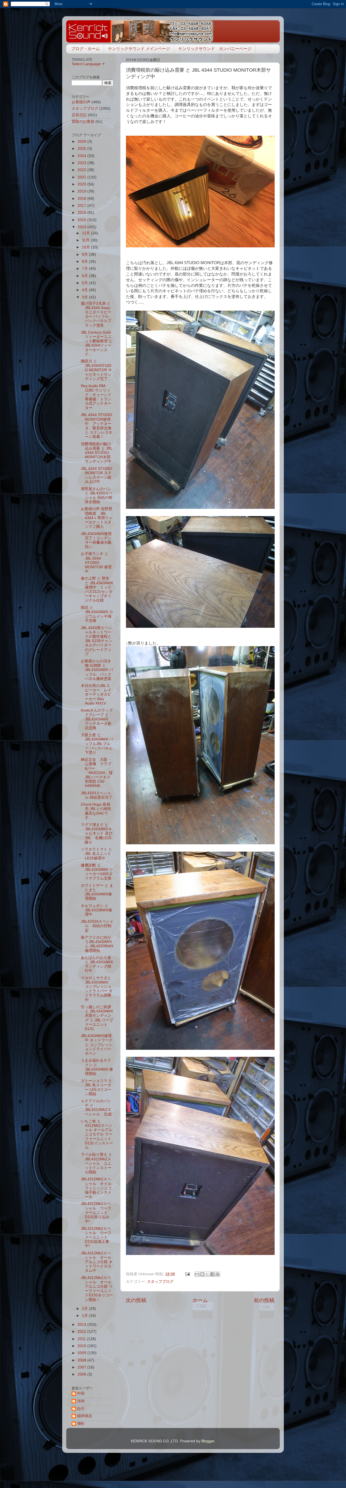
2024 (82, 156)
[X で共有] (207, 1274)
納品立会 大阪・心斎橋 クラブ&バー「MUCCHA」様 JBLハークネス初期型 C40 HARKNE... (97, 773)
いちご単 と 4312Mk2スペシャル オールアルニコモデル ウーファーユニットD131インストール (97, 1134)
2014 (82, 227)
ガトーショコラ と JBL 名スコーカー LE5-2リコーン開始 (96, 1087)
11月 (86, 240)
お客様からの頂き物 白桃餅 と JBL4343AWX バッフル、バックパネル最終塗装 (97, 670)
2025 (82, 149)
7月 (85, 269)
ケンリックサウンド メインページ (139, 48)
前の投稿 (264, 1300)
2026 (82, 142)
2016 (82, 213)
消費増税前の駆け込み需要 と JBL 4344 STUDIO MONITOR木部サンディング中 (96, 453)
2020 (82, 184)
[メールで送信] (197, 1274)
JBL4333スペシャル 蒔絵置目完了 (96, 795)
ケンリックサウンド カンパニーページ (214, 48)
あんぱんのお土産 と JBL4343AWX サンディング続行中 (97, 964)
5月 (85, 283)
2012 (82, 1332)
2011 (82, 1339)
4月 (85, 290)
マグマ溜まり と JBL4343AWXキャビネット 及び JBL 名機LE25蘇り (96, 833)
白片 (81, 1409)
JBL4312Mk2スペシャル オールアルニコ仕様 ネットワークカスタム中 (96, 1262)
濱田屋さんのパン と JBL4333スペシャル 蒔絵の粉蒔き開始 (96, 495)
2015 (82, 220)
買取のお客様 (83, 121)
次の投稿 (136, 1300)
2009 (82, 1353)
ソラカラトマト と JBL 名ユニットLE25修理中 (96, 853)
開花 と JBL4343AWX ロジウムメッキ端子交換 (97, 614)
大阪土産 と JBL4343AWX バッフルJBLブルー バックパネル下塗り (97, 744)
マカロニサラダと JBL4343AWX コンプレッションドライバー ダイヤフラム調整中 (96, 989)
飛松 (81, 1423)
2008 (82, 1360)
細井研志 (84, 1416)
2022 (82, 170)
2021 (82, 177)
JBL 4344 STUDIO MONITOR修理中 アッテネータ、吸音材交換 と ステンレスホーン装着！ (96, 426)
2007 (82, 1367)
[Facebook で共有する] (212, 1274)
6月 (85, 276)
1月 (85, 1316)
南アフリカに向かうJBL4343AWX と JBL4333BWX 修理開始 (97, 944)
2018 (82, 199)
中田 (81, 1393)
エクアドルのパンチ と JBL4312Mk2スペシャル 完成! (96, 1107)
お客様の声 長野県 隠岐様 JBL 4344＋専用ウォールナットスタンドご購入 (98, 518)
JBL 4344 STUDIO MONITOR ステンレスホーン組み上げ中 (96, 475)
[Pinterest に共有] (217, 1274)
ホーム (200, 1300)
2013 (82, 1325)
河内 (81, 1401)
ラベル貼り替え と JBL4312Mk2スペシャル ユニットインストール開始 (96, 1163)
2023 (82, 163)
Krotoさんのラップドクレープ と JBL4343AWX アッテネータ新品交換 (97, 719)
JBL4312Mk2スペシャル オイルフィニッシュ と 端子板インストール (96, 1188)
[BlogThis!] (202, 1274)
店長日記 (79, 115)
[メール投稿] (187, 1274)
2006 (82, 1374)
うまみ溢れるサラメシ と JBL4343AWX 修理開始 (97, 1067)
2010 (82, 1346)
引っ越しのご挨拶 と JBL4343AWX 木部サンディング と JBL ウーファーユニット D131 (99, 1018)
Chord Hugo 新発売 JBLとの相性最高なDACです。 (96, 811)
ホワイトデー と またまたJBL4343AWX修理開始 (97, 892)
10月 (86, 247)
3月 (85, 297)
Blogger (207, 1441)
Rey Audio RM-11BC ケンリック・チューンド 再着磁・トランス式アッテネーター (96, 397)
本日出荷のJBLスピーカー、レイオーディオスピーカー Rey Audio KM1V (96, 694)
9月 (85, 255)
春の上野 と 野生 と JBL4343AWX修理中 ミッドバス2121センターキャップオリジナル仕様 (97, 589)
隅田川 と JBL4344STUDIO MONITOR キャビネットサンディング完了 (96, 370)
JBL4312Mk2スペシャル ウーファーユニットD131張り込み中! (96, 1212)
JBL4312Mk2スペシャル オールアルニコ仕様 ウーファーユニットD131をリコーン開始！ (97, 1289)
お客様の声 (81, 102)
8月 (85, 262)
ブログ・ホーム (85, 48)
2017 (82, 206)
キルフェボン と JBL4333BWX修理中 (96, 910)
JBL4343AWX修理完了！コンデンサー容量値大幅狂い (96, 540)
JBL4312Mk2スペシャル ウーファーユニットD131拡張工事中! (96, 1237)
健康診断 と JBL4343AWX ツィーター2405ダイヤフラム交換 (97, 872)
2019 (82, 191)
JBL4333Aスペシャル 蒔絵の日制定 (97, 925)
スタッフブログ (160, 1282)
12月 (86, 233)
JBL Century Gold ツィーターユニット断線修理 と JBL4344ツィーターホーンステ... (96, 343)
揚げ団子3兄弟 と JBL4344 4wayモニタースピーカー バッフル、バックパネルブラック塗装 (96, 314)
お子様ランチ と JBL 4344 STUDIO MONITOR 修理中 (96, 562)
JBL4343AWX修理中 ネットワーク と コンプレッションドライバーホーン (96, 1044)
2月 (85, 1309)
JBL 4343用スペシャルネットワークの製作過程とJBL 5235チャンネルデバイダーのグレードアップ (96, 641)
